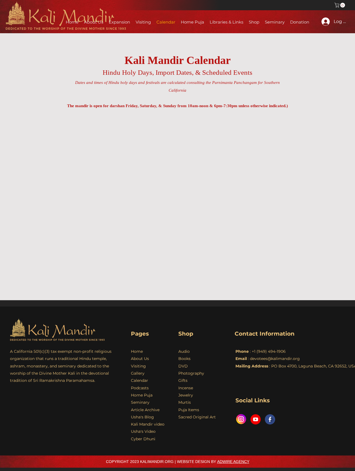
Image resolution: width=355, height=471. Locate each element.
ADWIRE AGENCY (233, 461)
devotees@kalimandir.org (275, 358)
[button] (340, 5)
